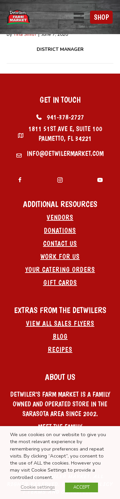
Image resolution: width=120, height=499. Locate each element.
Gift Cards (60, 283)
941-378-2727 (65, 117)
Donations (60, 230)
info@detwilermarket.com (65, 153)
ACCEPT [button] (81, 487)
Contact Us (60, 243)
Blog (60, 336)
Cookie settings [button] (38, 487)
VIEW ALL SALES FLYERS (60, 323)
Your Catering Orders (60, 270)
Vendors (60, 217)
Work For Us (60, 257)
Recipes (60, 349)
